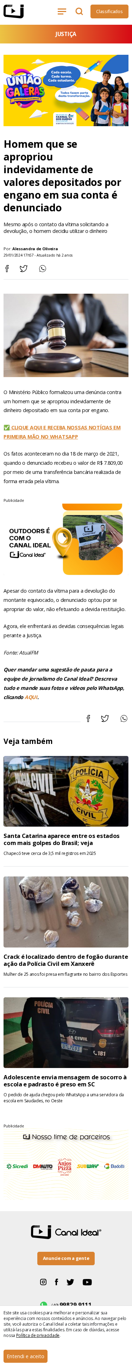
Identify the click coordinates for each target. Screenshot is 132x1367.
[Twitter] (70, 1281)
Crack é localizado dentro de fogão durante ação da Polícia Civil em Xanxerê (66, 960)
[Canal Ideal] (22, 11)
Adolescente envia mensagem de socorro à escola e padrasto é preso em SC (65, 1080)
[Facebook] (56, 1281)
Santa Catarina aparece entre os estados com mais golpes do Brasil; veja (62, 839)
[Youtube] (87, 1281)
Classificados (109, 11)
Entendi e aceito (25, 1356)
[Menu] (63, 11)
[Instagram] (43, 1281)
